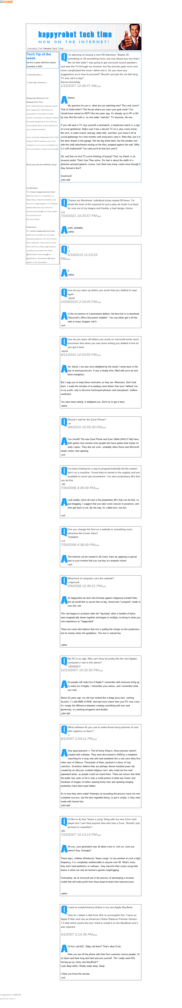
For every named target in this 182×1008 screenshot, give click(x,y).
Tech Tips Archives (37, 82)
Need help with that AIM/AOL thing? (41, 165)
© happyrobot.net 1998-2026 (10, 995)
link (99, 86)
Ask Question (34, 75)
